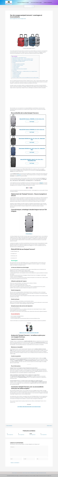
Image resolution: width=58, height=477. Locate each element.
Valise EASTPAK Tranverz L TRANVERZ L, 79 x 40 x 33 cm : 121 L (31, 118)
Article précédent (8, 425)
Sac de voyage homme (22, 18)
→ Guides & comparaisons (47, 2)
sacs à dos (19, 174)
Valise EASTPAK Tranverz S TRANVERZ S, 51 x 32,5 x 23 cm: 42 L (31, 129)
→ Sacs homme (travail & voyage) (36, 2)
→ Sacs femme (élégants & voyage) (23, 2)
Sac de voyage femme (14, 18)
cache (31, 433)
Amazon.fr (41, 182)
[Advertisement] (29, 26)
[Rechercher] (32, 6)
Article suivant (50, 425)
